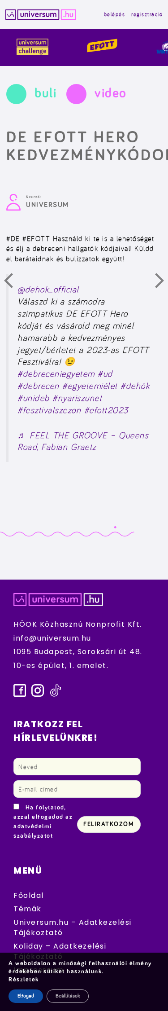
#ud (105, 373)
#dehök (135, 385)
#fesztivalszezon (49, 409)
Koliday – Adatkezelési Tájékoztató (59, 951)
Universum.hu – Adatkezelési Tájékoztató (72, 927)
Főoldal (28, 895)
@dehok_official (48, 289)
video (111, 93)
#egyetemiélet (90, 385)
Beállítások (68, 996)
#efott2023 (106, 409)
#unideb (33, 397)
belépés (114, 14)
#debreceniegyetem (56, 373)
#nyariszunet (77, 397)
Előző (14, 283)
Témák (27, 909)
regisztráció (147, 14)
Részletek (24, 979)
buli (45, 93)
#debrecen (38, 385)
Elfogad (25, 996)
